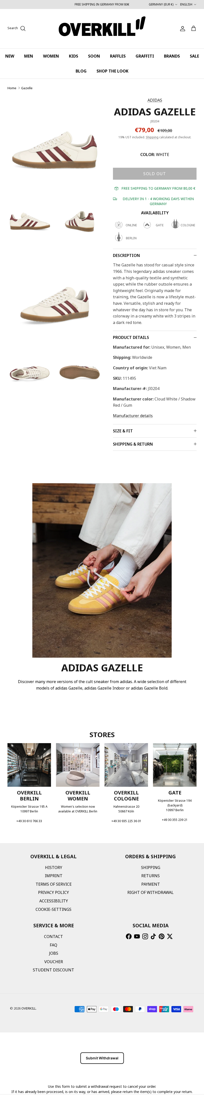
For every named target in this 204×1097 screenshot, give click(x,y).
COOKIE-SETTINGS (53, 909)
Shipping (152, 137)
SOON (94, 56)
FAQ (53, 945)
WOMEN (51, 56)
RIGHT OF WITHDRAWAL (150, 892)
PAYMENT (150, 884)
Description (126, 255)
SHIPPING (150, 867)
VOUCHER (53, 961)
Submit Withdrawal (102, 1058)
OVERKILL (28, 1008)
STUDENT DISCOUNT (53, 970)
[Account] (182, 29)
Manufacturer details (133, 415)
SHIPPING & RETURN (133, 444)
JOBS (53, 953)
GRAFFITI (145, 56)
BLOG (81, 71)
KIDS (73, 56)
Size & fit (123, 431)
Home (11, 88)
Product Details (131, 337)
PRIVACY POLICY (53, 892)
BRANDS (172, 56)
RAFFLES (118, 56)
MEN (28, 56)
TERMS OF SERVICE (54, 884)
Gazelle (27, 88)
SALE (194, 56)
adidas (155, 100)
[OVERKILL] (102, 28)
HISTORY (53, 867)
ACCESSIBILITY (53, 901)
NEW (9, 56)
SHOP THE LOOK (112, 71)
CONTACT (53, 936)
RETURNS (150, 875)
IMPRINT (53, 875)
